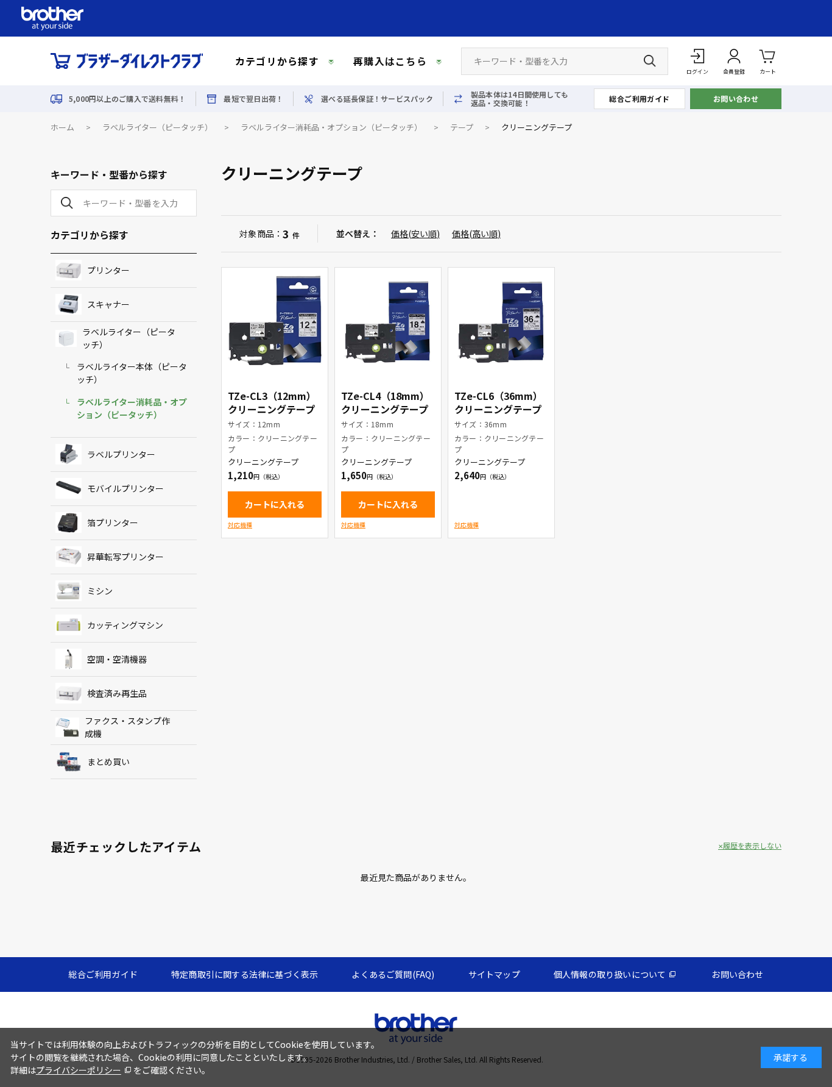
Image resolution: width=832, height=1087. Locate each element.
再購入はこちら (390, 61)
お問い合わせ (736, 98)
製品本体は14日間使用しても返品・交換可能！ (519, 98)
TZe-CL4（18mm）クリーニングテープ (385, 402)
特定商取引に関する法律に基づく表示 (244, 974)
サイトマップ (494, 974)
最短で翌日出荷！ (253, 98)
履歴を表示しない (752, 845)
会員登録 (734, 72)
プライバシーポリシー (78, 1070)
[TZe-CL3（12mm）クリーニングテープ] (275, 321)
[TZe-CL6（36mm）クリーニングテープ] (501, 321)
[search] (64, 203)
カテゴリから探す (277, 61)
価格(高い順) (476, 233)
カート (768, 72)
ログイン (697, 72)
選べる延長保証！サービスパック (377, 98)
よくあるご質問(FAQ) (392, 974)
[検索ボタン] (650, 61)
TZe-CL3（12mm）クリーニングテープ (272, 402)
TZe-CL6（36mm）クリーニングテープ (498, 402)
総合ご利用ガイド (639, 98)
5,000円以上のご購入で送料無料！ (127, 98)
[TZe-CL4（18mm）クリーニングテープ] (388, 321)
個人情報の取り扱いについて (610, 974)
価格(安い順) (415, 233)
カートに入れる (275, 504)
